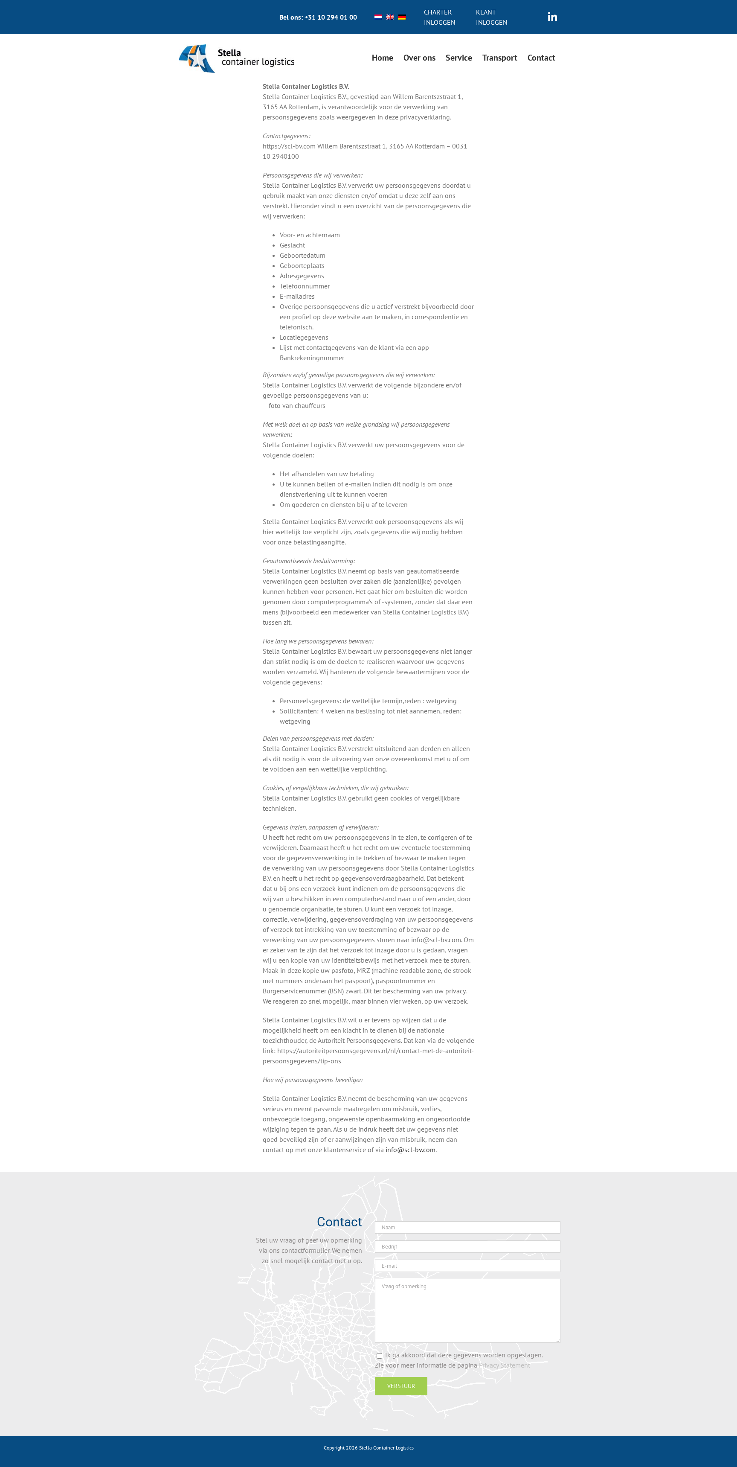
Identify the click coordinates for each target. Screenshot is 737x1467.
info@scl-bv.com (410, 1149)
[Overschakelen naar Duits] (402, 17)
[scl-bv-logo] (236, 48)
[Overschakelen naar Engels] (390, 17)
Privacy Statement (504, 1365)
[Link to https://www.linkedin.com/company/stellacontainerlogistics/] (552, 17)
